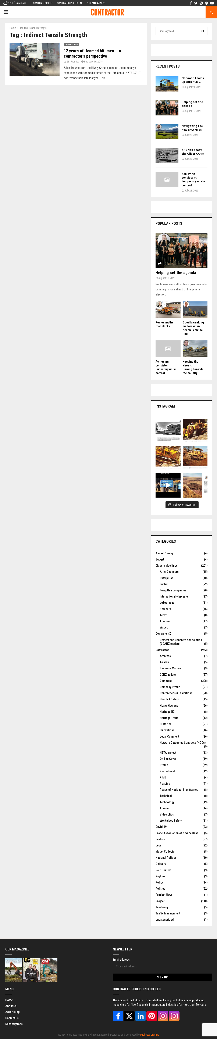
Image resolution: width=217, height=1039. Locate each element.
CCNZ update (168, 674)
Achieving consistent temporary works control (194, 179)
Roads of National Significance (179, 789)
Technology (167, 802)
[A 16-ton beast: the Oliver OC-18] (167, 155)
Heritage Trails (169, 718)
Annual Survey (164, 553)
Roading (165, 783)
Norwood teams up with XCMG (193, 80)
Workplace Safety (171, 820)
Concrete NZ (163, 633)
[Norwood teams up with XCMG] (167, 84)
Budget (160, 559)
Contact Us (12, 1018)
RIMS (163, 777)
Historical (166, 724)
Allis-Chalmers (169, 571)
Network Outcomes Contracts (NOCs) (183, 742)
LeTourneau (167, 602)
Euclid (163, 584)
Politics (160, 888)
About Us (11, 1006)
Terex (163, 615)
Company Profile (170, 687)
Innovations (167, 730)
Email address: (121, 959)
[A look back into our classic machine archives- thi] (168, 431)
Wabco (164, 627)
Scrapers (165, 609)
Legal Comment (169, 736)
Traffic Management (168, 913)
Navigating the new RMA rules (192, 127)
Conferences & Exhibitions (176, 693)
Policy (159, 882)
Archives (165, 656)
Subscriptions (14, 1024)
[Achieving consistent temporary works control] (167, 179)
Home (9, 1000)
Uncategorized (165, 919)
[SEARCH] (202, 31)
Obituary (161, 864)
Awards (164, 662)
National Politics (166, 857)
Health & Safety (169, 699)
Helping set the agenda (192, 104)
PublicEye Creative (149, 1034)
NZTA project (168, 752)
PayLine (160, 876)
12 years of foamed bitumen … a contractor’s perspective (92, 53)
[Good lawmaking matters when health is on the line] (195, 309)
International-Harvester (174, 596)
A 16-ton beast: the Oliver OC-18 (193, 151)
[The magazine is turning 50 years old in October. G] (168, 485)
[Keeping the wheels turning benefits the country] (195, 348)
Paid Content (163, 870)
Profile (164, 765)
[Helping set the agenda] (167, 107)
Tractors (165, 621)
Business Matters (170, 668)
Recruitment (167, 771)
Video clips (167, 814)
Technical (166, 796)
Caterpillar (166, 578)
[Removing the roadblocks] (168, 309)
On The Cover (168, 758)
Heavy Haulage (169, 705)
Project (160, 901)
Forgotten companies (173, 590)
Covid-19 (161, 826)
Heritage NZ (167, 711)
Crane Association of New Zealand (177, 833)
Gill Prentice (73, 61)
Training (165, 808)
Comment (166, 680)
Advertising (12, 1012)
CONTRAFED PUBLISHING (70, 3)
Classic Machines (167, 565)
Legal (159, 845)
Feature (160, 839)
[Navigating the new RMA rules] (167, 131)
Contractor (71, 44)
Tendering (162, 907)
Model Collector (166, 851)
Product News (164, 894)
